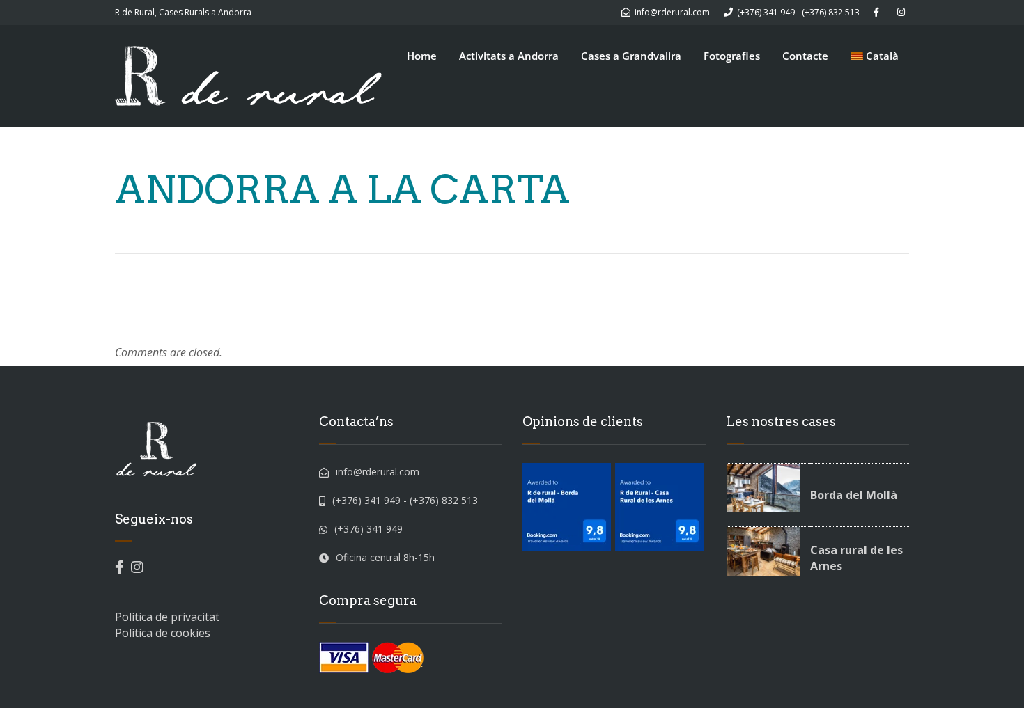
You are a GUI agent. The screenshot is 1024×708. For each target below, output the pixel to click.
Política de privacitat (167, 616)
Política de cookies (162, 632)
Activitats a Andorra (509, 56)
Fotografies (732, 56)
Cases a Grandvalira (631, 56)
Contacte (805, 56)
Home (422, 56)
